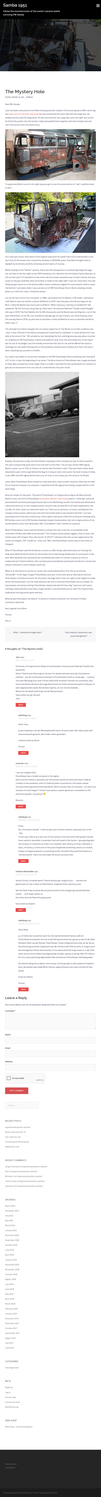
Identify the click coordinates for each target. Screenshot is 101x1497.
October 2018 (11, 1274)
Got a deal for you (13, 1137)
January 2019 (11, 1259)
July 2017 (9, 1343)
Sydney (43, 1492)
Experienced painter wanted (17, 1127)
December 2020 (12, 1235)
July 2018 (9, 1284)
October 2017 (11, 1328)
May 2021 (9, 1220)
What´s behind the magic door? (27, 632)
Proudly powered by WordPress (17, 1492)
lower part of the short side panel (24, 114)
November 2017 (12, 1323)
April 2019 (9, 1254)
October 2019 (11, 1245)
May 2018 (9, 1294)
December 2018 (12, 1264)
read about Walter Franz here (54, 498)
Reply (21, 705)
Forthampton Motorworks (17, 1141)
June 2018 (9, 1289)
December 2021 (12, 1210)
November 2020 (12, 1240)
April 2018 (9, 1298)
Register (9, 1387)
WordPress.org (11, 1407)
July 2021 (9, 1215)
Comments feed (12, 1402)
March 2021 (10, 1225)
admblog (29, 97)
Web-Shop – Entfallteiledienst (19, 1426)
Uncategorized (11, 1367)
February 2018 (11, 1308)
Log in (8, 1392)
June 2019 (9, 1250)
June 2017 (9, 1347)
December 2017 (12, 1318)
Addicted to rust (12, 1146)
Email (7, 1048)
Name (8, 1034)
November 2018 (12, 1269)
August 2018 (10, 1279)
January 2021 (11, 1230)
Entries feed (10, 1397)
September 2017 (12, 1333)
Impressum (10, 1467)
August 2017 (10, 1338)
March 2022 (10, 1206)
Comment (10, 1011)
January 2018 (11, 1313)
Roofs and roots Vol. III (15, 1132)
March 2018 (10, 1303)
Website (8, 1061)
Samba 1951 (15, 5)
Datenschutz (11, 1464)
